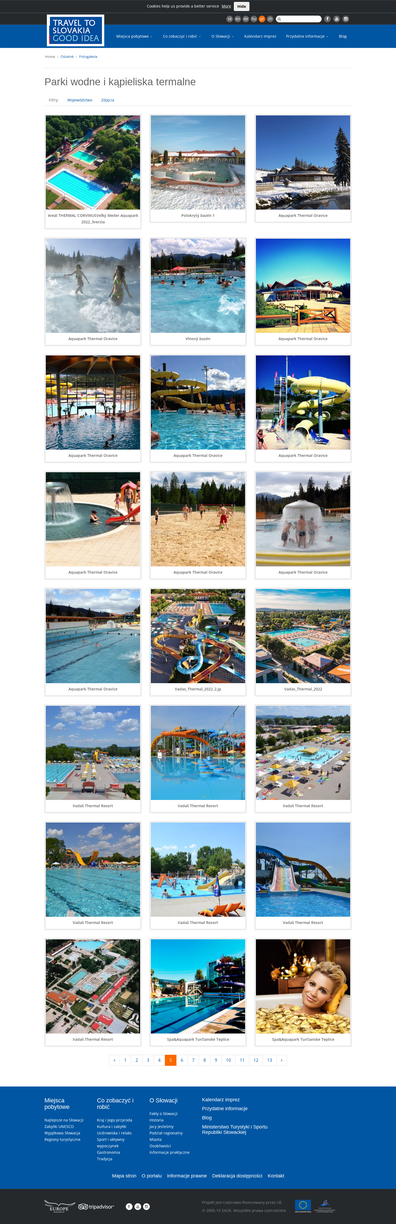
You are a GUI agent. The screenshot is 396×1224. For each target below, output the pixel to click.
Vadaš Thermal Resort (93, 805)
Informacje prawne (187, 1176)
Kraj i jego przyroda (114, 1120)
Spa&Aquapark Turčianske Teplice (198, 1039)
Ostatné (67, 56)
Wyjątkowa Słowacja (62, 1132)
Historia (157, 1120)
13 (269, 1060)
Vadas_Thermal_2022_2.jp (198, 689)
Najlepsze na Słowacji (64, 1120)
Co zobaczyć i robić (180, 36)
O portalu (152, 1176)
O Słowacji (221, 36)
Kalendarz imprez (260, 36)
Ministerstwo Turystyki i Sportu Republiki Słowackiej (235, 1129)
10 (228, 1060)
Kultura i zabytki (111, 1126)
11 (242, 1060)
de (246, 18)
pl (262, 18)
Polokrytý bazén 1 (198, 215)
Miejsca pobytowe (133, 36)
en (237, 18)
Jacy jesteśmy (161, 1126)
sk (230, 18)
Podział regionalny (166, 1132)
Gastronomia (108, 1152)
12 (255, 1060)
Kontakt (276, 1176)
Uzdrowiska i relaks (114, 1132)
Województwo (79, 100)
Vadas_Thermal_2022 (303, 689)
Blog (343, 36)
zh (270, 18)
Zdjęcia (107, 100)
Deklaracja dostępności (237, 1176)
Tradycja (104, 1158)
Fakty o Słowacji (164, 1113)
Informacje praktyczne (170, 1152)
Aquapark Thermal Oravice (303, 215)
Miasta (156, 1139)
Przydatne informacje (306, 36)
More (226, 6)
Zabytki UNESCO (59, 1126)
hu (254, 18)
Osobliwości (160, 1145)
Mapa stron (124, 1176)
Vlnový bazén (198, 338)
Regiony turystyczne (62, 1139)
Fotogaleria (88, 56)
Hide (241, 6)
